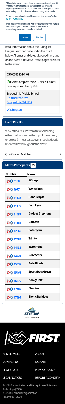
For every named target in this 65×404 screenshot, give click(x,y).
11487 (17, 214)
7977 (16, 189)
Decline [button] (39, 37)
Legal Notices (12, 378)
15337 (17, 264)
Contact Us (10, 362)
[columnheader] (16, 174)
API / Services (11, 354)
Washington (14, 110)
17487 (17, 289)
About (39, 354)
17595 (17, 297)
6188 (16, 181)
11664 (17, 223)
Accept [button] (25, 37)
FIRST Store (10, 370)
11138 (17, 198)
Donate (40, 362)
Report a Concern (47, 378)
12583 (17, 239)
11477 (17, 206)
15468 (17, 273)
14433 (17, 248)
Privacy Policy (14, 18)
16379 (17, 281)
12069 (17, 231)
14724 (17, 256)
